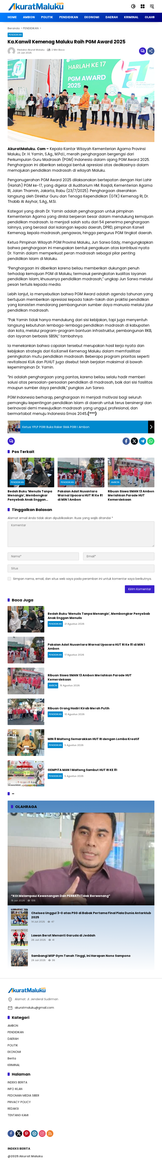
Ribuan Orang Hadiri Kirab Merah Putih (78, 708)
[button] (133, 6)
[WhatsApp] (150, 441)
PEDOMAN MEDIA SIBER (23, 1095)
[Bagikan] (150, 51)
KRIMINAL (14, 1065)
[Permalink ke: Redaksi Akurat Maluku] (12, 51)
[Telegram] (142, 441)
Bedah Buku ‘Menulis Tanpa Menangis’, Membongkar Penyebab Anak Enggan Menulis (30, 495)
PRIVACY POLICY (19, 1102)
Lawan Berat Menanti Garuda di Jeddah (63, 936)
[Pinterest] (26, 1133)
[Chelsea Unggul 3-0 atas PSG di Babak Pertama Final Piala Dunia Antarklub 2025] (19, 917)
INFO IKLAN (15, 1089)
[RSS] (50, 1133)
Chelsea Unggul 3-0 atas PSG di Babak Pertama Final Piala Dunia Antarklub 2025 (91, 915)
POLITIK (13, 1045)
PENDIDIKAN (15, 34)
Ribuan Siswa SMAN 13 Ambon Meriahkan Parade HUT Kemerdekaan (131, 495)
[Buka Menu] (142, 6)
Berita (12, 1058)
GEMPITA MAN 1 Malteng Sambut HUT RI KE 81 (82, 770)
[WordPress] (34, 1133)
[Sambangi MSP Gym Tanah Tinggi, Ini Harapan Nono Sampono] (19, 957)
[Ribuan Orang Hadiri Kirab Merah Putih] (26, 712)
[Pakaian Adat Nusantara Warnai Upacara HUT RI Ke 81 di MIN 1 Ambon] (81, 472)
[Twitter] (134, 441)
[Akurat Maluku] (36, 6)
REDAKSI (13, 1108)
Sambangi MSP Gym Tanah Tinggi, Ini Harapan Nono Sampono (81, 956)
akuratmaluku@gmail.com (34, 1007)
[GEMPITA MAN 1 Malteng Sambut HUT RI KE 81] (26, 773)
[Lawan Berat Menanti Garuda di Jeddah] (19, 937)
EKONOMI (14, 1052)
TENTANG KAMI (18, 1115)
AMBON (115, 482)
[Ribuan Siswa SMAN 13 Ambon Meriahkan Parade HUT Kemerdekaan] (131, 472)
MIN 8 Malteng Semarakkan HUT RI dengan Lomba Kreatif (93, 739)
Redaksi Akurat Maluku (31, 50)
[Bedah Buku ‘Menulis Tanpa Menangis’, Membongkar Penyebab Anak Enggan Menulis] (31, 472)
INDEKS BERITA (17, 1082)
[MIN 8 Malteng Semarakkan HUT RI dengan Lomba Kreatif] (26, 742)
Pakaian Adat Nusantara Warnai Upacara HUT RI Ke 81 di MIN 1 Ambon (80, 495)
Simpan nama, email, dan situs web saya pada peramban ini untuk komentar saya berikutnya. (82, 579)
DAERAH (13, 1039)
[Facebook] (126, 441)
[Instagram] (42, 1133)
